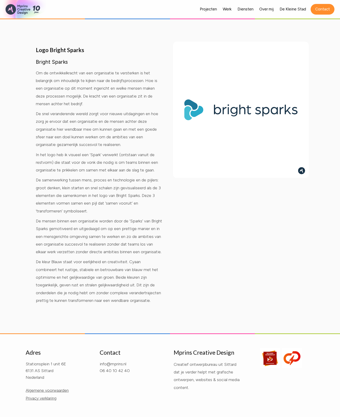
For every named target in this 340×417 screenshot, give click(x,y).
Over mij (266, 9)
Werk (227, 9)
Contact (322, 9)
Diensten (245, 9)
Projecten (208, 9)
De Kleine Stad (293, 9)
